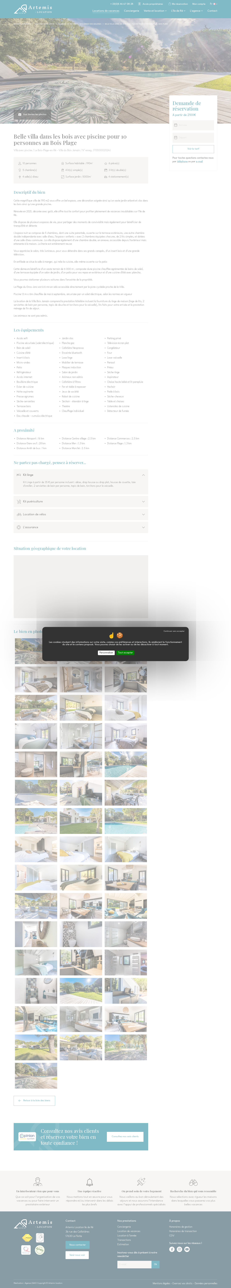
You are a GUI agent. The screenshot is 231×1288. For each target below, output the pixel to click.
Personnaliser (106, 653)
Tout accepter (125, 653)
